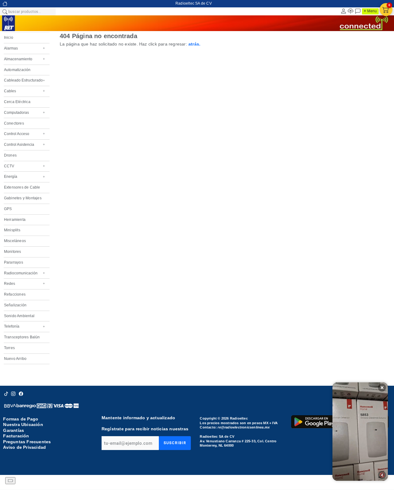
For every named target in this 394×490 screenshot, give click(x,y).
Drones (10, 155)
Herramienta (15, 219)
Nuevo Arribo (15, 359)
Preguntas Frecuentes (27, 441)
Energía (24, 176)
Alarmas (24, 48)
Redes (24, 283)
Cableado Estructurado (24, 80)
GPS (8, 209)
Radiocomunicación (24, 273)
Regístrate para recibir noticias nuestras (145, 428)
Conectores (14, 123)
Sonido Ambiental (19, 316)
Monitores (12, 251)
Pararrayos (13, 262)
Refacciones (15, 294)
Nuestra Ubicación (23, 424)
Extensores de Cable (22, 187)
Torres (9, 348)
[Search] (4, 11)
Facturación (16, 435)
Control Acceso (24, 134)
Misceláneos (15, 241)
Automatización (17, 70)
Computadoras (24, 112)
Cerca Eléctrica (17, 102)
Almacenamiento (24, 59)
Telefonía (24, 326)
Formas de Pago (20, 418)
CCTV (24, 166)
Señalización (15, 305)
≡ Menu (370, 11)
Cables (24, 91)
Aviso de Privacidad (24, 447)
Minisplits (12, 230)
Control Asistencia (24, 144)
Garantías (13, 430)
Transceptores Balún (22, 337)
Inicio (8, 37)
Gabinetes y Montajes (23, 198)
